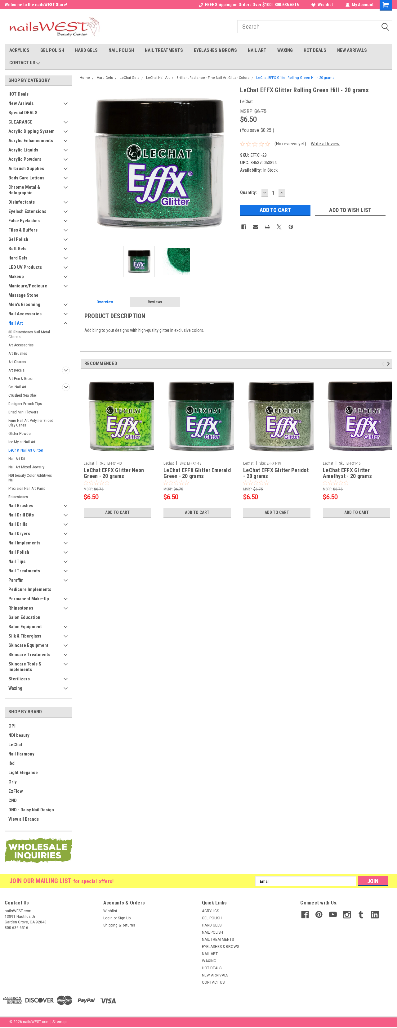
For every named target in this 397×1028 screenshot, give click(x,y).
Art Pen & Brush (20, 378)
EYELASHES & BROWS (215, 50)
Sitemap (59, 1022)
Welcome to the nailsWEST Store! (36, 4)
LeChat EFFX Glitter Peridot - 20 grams (276, 473)
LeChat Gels (129, 78)
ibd (11, 763)
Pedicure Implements (29, 589)
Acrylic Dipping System (31, 131)
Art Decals (16, 370)
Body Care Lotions (26, 178)
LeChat (15, 744)
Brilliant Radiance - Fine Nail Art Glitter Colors (212, 78)
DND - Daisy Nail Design (31, 810)
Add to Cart (117, 512)
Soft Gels (17, 248)
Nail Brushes (20, 505)
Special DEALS (23, 112)
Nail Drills (17, 524)
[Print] (267, 226)
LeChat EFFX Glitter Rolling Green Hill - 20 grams (295, 78)
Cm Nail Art (17, 387)
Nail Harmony (21, 754)
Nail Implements (24, 543)
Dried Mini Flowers (23, 412)
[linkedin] (375, 914)
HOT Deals (18, 94)
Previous (86, 163)
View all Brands (23, 819)
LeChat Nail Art (158, 78)
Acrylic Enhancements (30, 140)
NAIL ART (257, 50)
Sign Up (124, 918)
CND (12, 800)
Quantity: (248, 192)
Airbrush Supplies (26, 168)
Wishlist (325, 4)
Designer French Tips (25, 403)
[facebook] (305, 914)
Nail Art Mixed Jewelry (26, 467)
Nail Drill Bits (21, 515)
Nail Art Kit (16, 458)
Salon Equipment (25, 626)
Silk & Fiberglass (24, 636)
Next (229, 163)
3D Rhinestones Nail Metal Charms (29, 334)
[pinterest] (319, 914)
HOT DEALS (315, 50)
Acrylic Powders (24, 159)
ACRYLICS (19, 50)
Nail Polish (18, 552)
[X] (279, 226)
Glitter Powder (20, 433)
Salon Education (24, 617)
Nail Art (15, 323)
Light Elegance (23, 772)
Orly (12, 782)
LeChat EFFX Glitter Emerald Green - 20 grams (197, 473)
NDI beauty (18, 735)
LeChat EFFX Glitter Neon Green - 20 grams (114, 473)
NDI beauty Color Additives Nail (30, 477)
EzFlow (15, 791)
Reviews (155, 302)
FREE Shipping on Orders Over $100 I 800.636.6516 (252, 4)
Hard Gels (17, 258)
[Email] (255, 226)
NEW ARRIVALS (352, 50)
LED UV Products (25, 267)
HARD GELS (86, 50)
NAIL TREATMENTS (164, 50)
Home (85, 78)
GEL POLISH (52, 50)
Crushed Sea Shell (23, 395)
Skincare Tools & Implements (24, 666)
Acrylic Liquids (23, 150)
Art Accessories (20, 345)
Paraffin (16, 580)
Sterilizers (19, 679)
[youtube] (333, 914)
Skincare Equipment (28, 645)
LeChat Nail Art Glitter (25, 450)
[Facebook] (243, 226)
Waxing (15, 688)
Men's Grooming (24, 304)
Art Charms (17, 361)
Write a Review (325, 143)
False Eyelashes (24, 220)
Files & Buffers (23, 230)
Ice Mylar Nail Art (21, 442)
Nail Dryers (19, 533)
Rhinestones (18, 496)
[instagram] (347, 914)
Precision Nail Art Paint (26, 488)
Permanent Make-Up (28, 599)
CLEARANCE (20, 122)
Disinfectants (21, 202)
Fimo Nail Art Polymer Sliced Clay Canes (30, 422)
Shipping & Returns (119, 925)
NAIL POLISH (121, 50)
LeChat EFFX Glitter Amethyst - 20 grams (347, 473)
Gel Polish (18, 239)
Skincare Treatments (29, 654)
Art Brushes (17, 353)
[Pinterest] (290, 226)
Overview (104, 302)
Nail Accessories (25, 314)
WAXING (285, 50)
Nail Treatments (24, 571)
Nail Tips (16, 561)
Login (108, 918)
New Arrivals (20, 103)
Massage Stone (23, 295)
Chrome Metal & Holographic (24, 190)
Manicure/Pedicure (27, 286)
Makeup (16, 276)
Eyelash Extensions (27, 211)
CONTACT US (22, 62)
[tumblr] (361, 914)
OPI (12, 726)
